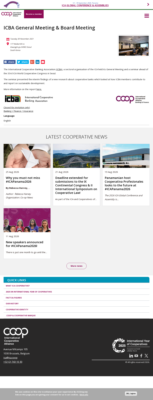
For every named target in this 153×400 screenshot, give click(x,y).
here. (39, 89)
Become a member (34, 14)
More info (84, 394)
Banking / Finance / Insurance (18, 110)
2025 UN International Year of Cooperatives (29, 292)
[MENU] (146, 15)
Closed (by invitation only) (17, 107)
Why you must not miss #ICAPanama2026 (23, 180)
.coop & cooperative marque (21, 315)
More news (76, 265)
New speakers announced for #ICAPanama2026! (24, 244)
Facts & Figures (14, 297)
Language (9, 115)
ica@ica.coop (10, 357)
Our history (12, 303)
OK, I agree (131, 394)
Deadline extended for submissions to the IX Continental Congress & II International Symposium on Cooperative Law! (76, 185)
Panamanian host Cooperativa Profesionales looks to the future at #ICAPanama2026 (124, 183)
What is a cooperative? (18, 286)
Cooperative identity (17, 309)
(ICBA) (59, 69)
